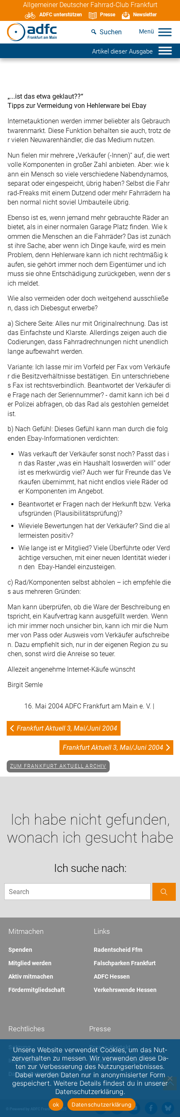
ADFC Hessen (112, 976)
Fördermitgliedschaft (36, 990)
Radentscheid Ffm (118, 949)
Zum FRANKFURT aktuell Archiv (58, 766)
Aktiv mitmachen (30, 976)
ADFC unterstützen (60, 15)
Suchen (111, 32)
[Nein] (169, 1078)
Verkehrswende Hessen (125, 990)
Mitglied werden (29, 963)
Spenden (20, 949)
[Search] (164, 892)
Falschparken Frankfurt (125, 963)
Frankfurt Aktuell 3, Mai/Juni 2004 (67, 728)
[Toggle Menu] (165, 32)
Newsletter (145, 15)
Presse (107, 15)
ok (56, 1104)
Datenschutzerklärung (101, 1104)
